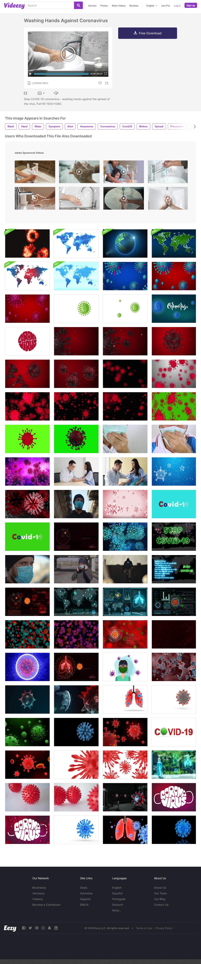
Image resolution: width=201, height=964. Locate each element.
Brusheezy (39, 887)
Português (119, 899)
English (117, 887)
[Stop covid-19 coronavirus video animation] (76, 308)
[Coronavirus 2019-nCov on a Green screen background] (27, 439)
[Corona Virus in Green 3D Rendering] (27, 732)
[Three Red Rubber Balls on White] (27, 797)
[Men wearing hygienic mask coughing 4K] (125, 439)
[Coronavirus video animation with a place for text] (125, 276)
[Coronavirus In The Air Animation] (125, 536)
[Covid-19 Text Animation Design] (174, 504)
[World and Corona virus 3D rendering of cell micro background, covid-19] (76, 699)
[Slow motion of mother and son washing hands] (123, 173)
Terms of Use (144, 928)
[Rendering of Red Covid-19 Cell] (76, 764)
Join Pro (165, 5)
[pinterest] (36, 928)
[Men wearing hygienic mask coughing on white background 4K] (174, 439)
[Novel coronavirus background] (174, 373)
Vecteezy (38, 893)
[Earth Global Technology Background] (125, 243)
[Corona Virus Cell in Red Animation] (125, 732)
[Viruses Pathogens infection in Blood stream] (174, 667)
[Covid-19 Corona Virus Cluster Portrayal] (125, 764)
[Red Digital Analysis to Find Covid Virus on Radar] (76, 536)
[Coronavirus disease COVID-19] (125, 504)
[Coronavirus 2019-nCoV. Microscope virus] (174, 634)
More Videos (119, 5)
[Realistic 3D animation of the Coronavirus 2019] (76, 341)
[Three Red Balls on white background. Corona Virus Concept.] (76, 797)
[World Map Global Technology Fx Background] (76, 276)
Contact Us (161, 904)
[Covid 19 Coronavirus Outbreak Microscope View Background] (27, 243)
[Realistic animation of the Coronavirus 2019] (27, 373)
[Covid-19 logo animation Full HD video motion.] (27, 341)
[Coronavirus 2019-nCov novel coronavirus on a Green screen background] (174, 406)
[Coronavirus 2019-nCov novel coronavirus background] (27, 406)
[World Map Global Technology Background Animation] (76, 243)
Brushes (134, 5)
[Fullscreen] (105, 73)
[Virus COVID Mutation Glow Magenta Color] (76, 634)
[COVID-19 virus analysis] (174, 764)
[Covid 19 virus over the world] (76, 601)
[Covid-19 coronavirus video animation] (125, 308)
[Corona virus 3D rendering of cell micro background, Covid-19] (27, 699)
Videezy (37, 899)
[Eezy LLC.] (10, 928)
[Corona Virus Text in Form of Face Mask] (27, 829)
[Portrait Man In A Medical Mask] (76, 504)
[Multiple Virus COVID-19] (27, 471)
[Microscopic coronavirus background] (125, 406)
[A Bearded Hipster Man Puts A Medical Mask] (76, 569)
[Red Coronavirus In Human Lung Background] (27, 504)
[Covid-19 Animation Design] (27, 536)
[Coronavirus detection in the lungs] (76, 667)
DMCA (84, 904)
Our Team (160, 893)
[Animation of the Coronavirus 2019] (174, 341)
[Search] (78, 5)
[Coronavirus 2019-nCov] (125, 373)
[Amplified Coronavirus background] (76, 406)
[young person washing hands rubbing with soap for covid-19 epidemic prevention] (168, 199)
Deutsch (117, 904)
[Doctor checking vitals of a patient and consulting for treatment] (125, 471)
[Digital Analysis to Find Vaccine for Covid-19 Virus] (125, 634)
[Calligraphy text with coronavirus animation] (174, 308)
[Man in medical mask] (27, 569)
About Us (160, 887)
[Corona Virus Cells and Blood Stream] (27, 764)
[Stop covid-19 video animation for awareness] (27, 308)
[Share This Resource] (107, 83)
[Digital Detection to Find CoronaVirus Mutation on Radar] (27, 601)
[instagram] (43, 928)
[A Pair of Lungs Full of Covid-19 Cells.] (125, 699)
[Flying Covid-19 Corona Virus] (174, 471)
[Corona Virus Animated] (174, 829)
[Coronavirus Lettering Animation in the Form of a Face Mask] (174, 797)
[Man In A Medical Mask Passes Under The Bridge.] (125, 569)
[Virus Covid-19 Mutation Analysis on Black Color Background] (174, 601)
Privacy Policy (164, 928)
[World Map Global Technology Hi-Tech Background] (174, 243)
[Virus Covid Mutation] (27, 634)
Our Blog (159, 899)
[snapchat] (49, 928)
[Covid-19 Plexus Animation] (76, 732)
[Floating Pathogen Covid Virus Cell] (174, 699)
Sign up (190, 5)
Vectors (92, 5)
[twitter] (30, 928)
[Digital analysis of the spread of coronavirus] (125, 601)
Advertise (86, 893)
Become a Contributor (46, 904)
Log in (177, 5)
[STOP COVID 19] (174, 536)
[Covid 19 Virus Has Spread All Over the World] (174, 569)
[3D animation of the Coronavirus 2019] (125, 341)
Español (117, 893)
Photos (104, 5)
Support (85, 899)
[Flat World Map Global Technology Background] (27, 276)
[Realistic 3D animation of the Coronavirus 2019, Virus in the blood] (76, 373)
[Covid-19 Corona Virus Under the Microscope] (76, 829)
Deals (83, 887)
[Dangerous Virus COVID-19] (27, 667)
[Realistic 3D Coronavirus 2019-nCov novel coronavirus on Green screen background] (76, 439)
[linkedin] (56, 928)
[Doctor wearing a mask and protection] (125, 667)
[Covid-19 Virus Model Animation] (125, 797)
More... (116, 910)
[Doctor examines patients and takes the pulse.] (76, 471)
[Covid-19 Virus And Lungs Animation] (125, 829)
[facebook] (23, 928)
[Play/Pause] (30, 73)
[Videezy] (14, 6)
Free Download (150, 33)
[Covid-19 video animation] (174, 276)
